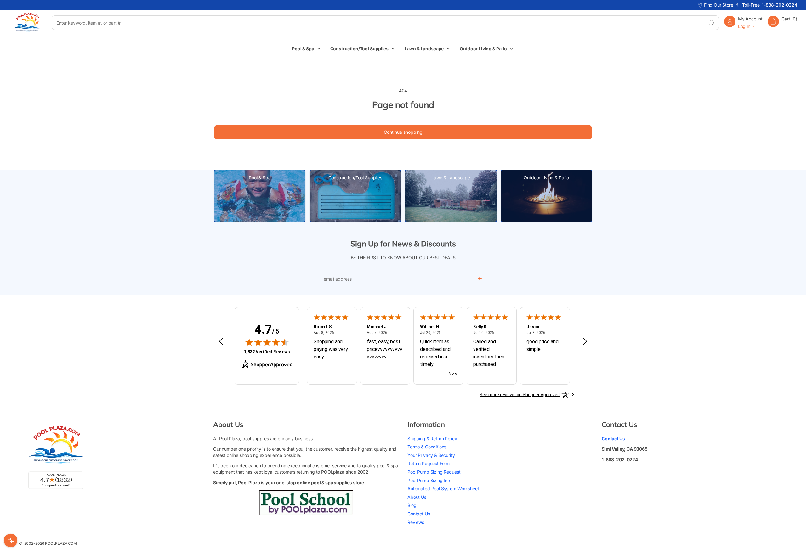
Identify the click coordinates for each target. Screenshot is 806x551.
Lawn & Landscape (450, 177)
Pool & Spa (260, 177)
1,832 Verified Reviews (267, 351)
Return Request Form (428, 463)
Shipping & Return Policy (432, 438)
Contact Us (418, 513)
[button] (782, 22)
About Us (416, 497)
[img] (267, 342)
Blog (411, 505)
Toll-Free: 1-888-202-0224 (769, 5)
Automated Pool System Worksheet (443, 488)
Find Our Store (718, 5)
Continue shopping (403, 132)
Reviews (415, 522)
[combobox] (378, 22)
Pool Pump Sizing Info (429, 480)
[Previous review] (221, 341)
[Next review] (585, 341)
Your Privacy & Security (431, 455)
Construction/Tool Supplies (355, 177)
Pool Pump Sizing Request (433, 472)
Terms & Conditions (426, 446)
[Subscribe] (479, 279)
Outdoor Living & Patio (546, 177)
